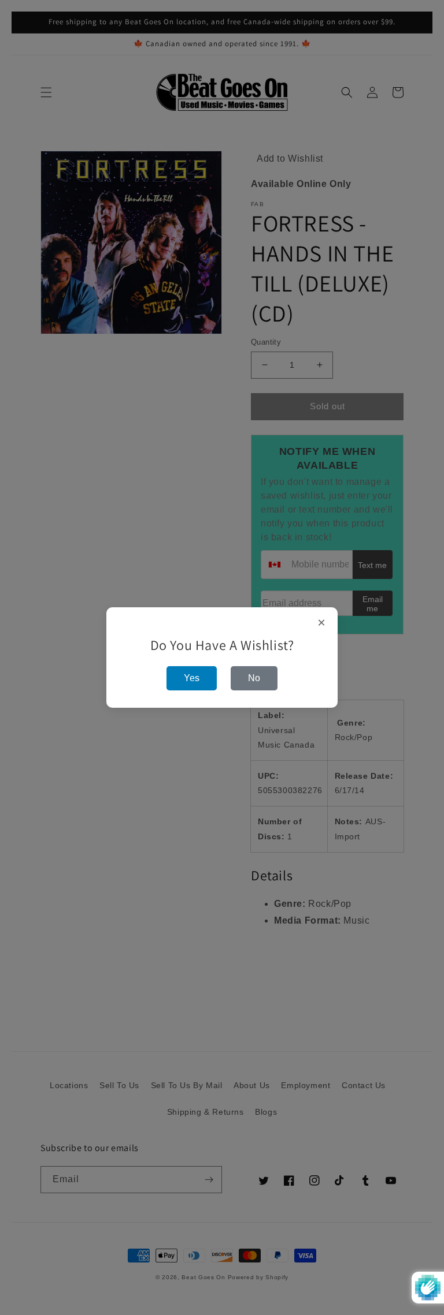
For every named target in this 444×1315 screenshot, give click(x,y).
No (254, 678)
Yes (191, 678)
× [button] (321, 623)
